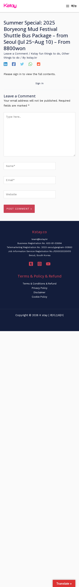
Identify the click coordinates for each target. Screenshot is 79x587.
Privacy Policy (39, 288)
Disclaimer (39, 292)
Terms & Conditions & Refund (39, 283)
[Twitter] (22, 64)
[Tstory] (31, 264)
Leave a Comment (16, 53)
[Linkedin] (5, 64)
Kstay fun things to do (45, 53)
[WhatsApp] (30, 64)
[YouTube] (48, 264)
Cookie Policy (39, 296)
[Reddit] (38, 64)
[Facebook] (14, 64)
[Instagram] (39, 264)
